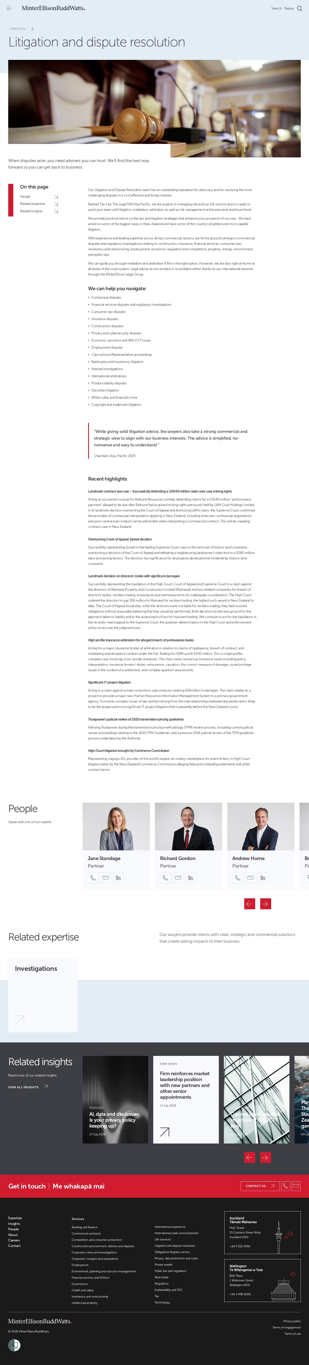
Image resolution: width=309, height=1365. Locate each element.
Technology (162, 1302)
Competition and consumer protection (97, 1240)
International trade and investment (176, 1233)
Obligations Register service (172, 1252)
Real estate (162, 1277)
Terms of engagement (286, 1327)
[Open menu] (9, 8)
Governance (80, 1284)
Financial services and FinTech (90, 1277)
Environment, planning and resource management (104, 1271)
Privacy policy (292, 1321)
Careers (14, 1240)
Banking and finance (84, 1227)
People (13, 1229)
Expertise (18, 29)
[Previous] (249, 903)
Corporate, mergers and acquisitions (95, 1259)
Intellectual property (84, 1303)
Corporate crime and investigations (94, 1252)
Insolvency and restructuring (90, 1296)
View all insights (23, 1087)
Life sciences (163, 1239)
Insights (14, 1224)
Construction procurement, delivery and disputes (103, 1246)
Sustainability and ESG (168, 1290)
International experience (170, 1227)
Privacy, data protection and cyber (176, 1258)
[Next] (265, 903)
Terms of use (292, 1334)
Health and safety (83, 1290)
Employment (80, 1265)
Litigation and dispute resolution (175, 1246)
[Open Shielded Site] (81, 1343)
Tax (157, 1296)
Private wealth (164, 1264)
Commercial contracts (86, 1233)
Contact (14, 1246)
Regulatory (162, 1283)
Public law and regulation (170, 1271)
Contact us (256, 1186)
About (12, 1235)
